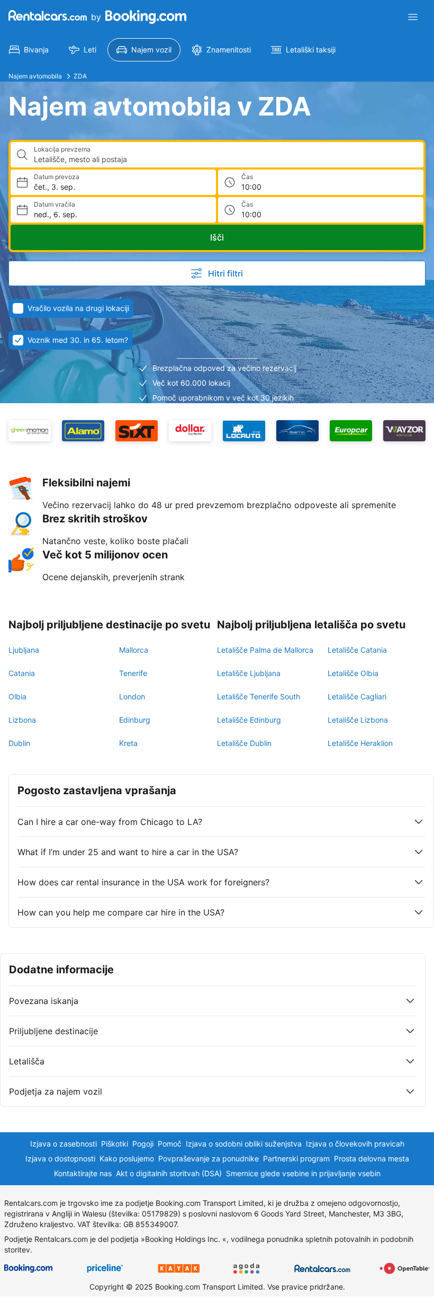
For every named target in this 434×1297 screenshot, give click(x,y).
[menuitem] (29, 49)
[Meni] (413, 17)
